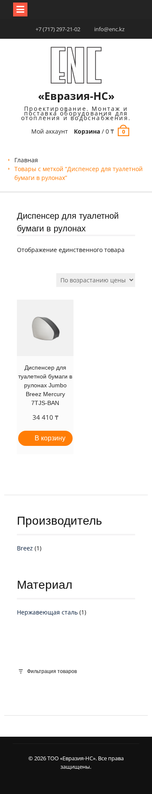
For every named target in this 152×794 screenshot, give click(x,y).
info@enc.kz (109, 29)
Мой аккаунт (49, 131)
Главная (26, 160)
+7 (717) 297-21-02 (57, 29)
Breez (25, 548)
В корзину (50, 438)
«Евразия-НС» (76, 96)
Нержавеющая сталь (47, 612)
